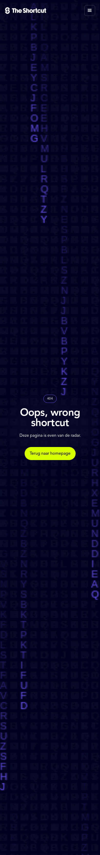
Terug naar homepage (50, 454)
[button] (89, 10)
